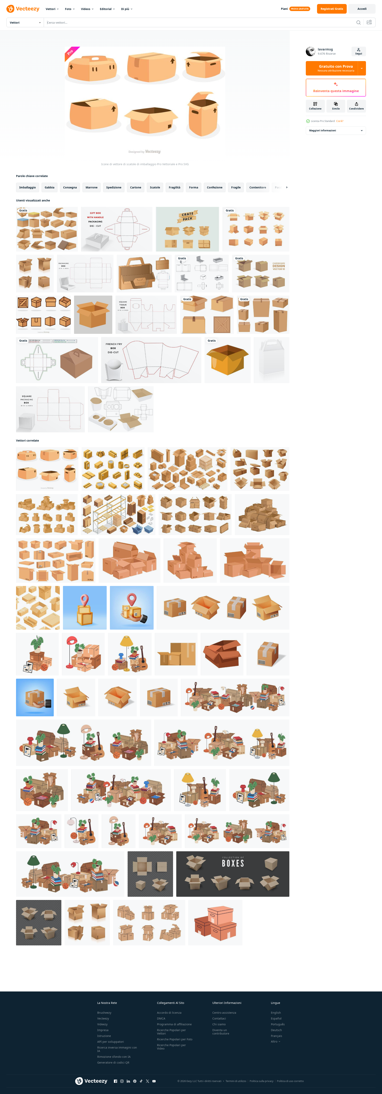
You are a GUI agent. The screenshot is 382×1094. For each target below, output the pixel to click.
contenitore (257, 187)
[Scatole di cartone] (47, 229)
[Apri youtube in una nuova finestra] (154, 1081)
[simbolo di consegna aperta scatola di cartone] (228, 360)
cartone (135, 187)
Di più (125, 9)
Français (276, 1036)
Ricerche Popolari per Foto (174, 1039)
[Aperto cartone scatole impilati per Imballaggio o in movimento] (222, 654)
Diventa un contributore (220, 1031)
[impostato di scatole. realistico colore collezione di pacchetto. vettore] (232, 874)
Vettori (50, 9)
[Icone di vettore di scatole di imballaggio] (47, 469)
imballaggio (27, 187)
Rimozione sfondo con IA (114, 1057)
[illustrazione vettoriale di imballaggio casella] (271, 360)
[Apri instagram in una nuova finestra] (122, 1081)
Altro (274, 1041)
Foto (68, 9)
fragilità (174, 187)
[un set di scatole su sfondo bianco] (207, 315)
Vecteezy (103, 1018)
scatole (155, 187)
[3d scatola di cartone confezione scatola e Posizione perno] (85, 608)
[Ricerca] (358, 22)
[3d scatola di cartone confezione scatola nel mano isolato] (132, 608)
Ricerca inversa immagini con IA (117, 1049)
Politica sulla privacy (262, 1081)
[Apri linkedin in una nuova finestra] (128, 1081)
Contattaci (219, 1018)
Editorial (105, 9)
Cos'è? (339, 121)
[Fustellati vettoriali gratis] (202, 273)
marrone (91, 187)
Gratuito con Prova (336, 68)
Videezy (102, 1024)
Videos (85, 9)
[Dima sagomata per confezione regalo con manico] (116, 229)
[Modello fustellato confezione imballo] (85, 273)
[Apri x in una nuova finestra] (147, 1081)
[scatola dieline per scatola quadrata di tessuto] (146, 315)
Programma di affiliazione (174, 1024)
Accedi (362, 9)
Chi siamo (219, 1024)
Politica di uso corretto (290, 1081)
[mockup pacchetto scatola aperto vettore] (93, 315)
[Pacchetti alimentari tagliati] (121, 409)
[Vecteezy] (22, 9)
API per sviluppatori (110, 1042)
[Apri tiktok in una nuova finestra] (141, 1081)
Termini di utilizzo (236, 1081)
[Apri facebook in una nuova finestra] (115, 1081)
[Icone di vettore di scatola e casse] (43, 315)
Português (278, 1024)
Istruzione (104, 1036)
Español (276, 1018)
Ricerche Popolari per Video (171, 1046)
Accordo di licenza (169, 1012)
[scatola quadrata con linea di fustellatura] (50, 409)
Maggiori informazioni (322, 130)
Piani (284, 9)
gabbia (49, 187)
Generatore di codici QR (113, 1062)
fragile (236, 187)
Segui (358, 53)
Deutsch (276, 1030)
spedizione (113, 187)
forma (193, 187)
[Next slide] (283, 187)
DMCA (161, 1018)
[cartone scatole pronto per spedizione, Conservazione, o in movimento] (176, 654)
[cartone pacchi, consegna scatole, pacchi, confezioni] (260, 469)
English (276, 1012)
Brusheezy (104, 1012)
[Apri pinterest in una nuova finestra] (134, 1081)
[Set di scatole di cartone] (256, 229)
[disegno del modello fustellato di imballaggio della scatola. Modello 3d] (144, 273)
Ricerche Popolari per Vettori (171, 1031)
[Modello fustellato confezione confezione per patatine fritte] (151, 360)
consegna (70, 187)
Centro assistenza (224, 1012)
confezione (214, 187)
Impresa (102, 1030)
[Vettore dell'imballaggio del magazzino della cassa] (187, 229)
